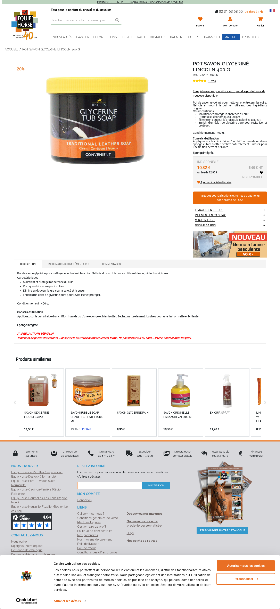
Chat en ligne (205, 220)
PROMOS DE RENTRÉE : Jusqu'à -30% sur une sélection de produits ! (140, 2)
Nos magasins (205, 225)
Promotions (251, 37)
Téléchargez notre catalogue (222, 530)
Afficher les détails (67, 601)
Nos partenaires (87, 535)
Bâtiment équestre (184, 37)
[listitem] (41, 402)
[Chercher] (117, 20)
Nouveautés (62, 37)
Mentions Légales (89, 522)
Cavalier (82, 37)
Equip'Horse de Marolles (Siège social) (37, 472)
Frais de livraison (88, 543)
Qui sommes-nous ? (90, 513)
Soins (112, 37)
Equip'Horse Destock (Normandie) (33, 476)
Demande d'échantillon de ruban (33, 554)
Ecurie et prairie (133, 37)
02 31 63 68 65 (231, 11)
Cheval (98, 37)
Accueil (11, 49)
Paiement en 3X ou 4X (210, 215)
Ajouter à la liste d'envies (215, 182)
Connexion (84, 500)
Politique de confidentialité (94, 531)
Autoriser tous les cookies (246, 565)
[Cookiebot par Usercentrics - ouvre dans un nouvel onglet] (26, 601)
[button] (15, 402)
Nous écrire (19, 541)
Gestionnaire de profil (91, 526)
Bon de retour (86, 548)
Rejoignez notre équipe (26, 545)
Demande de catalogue (26, 550)
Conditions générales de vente (97, 518)
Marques (231, 37)
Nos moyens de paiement (94, 539)
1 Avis (212, 81)
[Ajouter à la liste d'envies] (261, 172)
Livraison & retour (209, 210)
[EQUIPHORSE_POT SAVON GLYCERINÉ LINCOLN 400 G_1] (98, 120)
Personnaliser (243, 578)
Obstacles (158, 37)
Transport (212, 37)
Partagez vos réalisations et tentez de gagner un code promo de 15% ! (230, 198)
